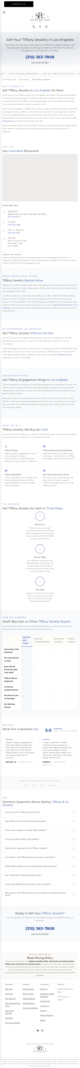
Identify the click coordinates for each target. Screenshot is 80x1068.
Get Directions (14, 217)
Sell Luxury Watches (9, 1012)
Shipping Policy (29, 1003)
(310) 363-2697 (14, 233)
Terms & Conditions (30, 1008)
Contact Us (44, 1006)
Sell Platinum (10, 999)
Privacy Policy (28, 989)
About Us (44, 989)
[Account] (40, 26)
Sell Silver (9, 994)
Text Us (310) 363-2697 (40, 62)
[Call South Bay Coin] (33, 26)
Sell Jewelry (24, 80)
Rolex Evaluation (46, 1015)
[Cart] (46, 26)
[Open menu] (4, 12)
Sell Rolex (9, 1018)
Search (43, 1020)
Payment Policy (29, 999)
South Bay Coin (9, 80)
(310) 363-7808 (40, 57)
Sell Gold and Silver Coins (13, 1004)
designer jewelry (64, 355)
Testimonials (45, 1001)
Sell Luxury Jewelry (12, 1023)
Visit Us (43, 1011)
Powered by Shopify (47, 1044)
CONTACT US (19, 4)
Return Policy (28, 994)
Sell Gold (8, 989)
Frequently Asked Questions (47, 995)
